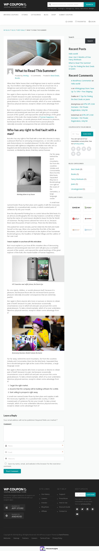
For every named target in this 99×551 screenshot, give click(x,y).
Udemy (77, 8)
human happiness (47, 117)
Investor (44, 503)
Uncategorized (76, 189)
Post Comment (12, 471)
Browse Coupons (11, 15)
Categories (36, 15)
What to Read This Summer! (80, 63)
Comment (7, 424)
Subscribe (87, 134)
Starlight (91, 8)
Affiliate (44, 511)
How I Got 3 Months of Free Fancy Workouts (80, 58)
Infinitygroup (70, 8)
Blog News (45, 507)
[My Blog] (15, 5)
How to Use (63, 503)
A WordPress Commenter (81, 80)
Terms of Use (45, 538)
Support (62, 494)
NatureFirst (84, 8)
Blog (46, 15)
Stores (25, 15)
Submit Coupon (66, 15)
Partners (25, 538)
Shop (53, 15)
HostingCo (61, 8)
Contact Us (63, 511)
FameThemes (64, 535)
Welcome (7, 538)
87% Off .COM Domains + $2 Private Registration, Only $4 (83, 107)
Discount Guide (64, 507)
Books (17, 78)
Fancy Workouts (77, 179)
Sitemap (16, 538)
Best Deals (55, 76)
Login (92, 21)
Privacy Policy (57, 538)
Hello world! (73, 54)
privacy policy (79, 143)
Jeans (73, 184)
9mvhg (25, 76)
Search (89, 4)
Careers (44, 498)
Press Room (63, 498)
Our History (45, 494)
